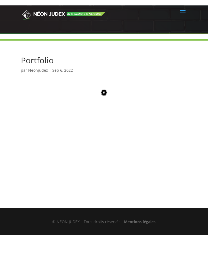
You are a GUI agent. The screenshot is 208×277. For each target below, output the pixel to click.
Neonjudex (38, 70)
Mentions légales (139, 221)
